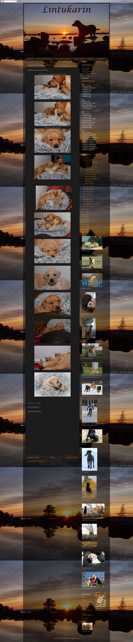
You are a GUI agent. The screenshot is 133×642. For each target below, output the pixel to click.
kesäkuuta (88, 199)
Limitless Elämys (79, 59)
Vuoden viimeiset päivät (91, 162)
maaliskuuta (89, 207)
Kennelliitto (85, 619)
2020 (85, 212)
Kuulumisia (30, 59)
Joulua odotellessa (90, 169)
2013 (85, 225)
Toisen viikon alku (90, 184)
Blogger (77, 638)
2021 (85, 210)
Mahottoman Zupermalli (63, 59)
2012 (85, 227)
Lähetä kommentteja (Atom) (38, 461)
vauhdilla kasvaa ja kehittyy (92, 172)
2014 (85, 222)
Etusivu (52, 457)
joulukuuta (88, 160)
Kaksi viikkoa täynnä (90, 179)
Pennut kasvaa (89, 181)
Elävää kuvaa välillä (90, 176)
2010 (85, 232)
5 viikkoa (87, 165)
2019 (85, 215)
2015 (85, 220)
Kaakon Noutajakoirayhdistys (87, 601)
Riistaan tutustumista (91, 167)
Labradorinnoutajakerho (87, 605)
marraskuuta (89, 187)
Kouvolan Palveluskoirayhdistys (87, 615)
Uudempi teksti (33, 457)
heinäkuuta (88, 197)
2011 (85, 230)
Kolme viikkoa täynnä (91, 174)
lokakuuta (88, 189)
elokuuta (87, 194)
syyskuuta (88, 192)
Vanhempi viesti (72, 457)
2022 (85, 158)
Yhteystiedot (101, 59)
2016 (85, 217)
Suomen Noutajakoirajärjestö (87, 610)
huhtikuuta (88, 204)
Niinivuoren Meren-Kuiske (44, 59)
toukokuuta (88, 202)
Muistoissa (90, 59)
